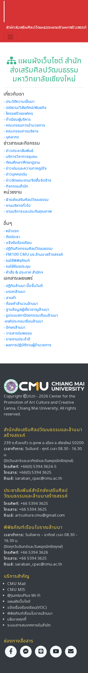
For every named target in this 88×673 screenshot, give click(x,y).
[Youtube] (56, 651)
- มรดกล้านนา (14, 292)
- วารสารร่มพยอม (18, 333)
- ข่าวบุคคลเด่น (15, 174)
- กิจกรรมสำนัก (16, 186)
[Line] (41, 651)
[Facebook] (11, 651)
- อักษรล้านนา (14, 327)
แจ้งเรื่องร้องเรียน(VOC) (27, 608)
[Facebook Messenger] (26, 651)
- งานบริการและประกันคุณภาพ (28, 211)
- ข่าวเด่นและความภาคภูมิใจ (25, 168)
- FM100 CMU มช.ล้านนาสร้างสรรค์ (33, 254)
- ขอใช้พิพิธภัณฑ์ (17, 261)
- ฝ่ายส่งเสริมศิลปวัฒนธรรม (26, 200)
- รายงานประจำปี (17, 339)
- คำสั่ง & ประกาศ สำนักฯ (23, 272)
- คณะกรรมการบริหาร (21, 131)
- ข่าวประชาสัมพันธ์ (18, 151)
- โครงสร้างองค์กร (18, 114)
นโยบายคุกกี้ (16, 619)
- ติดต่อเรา (12, 237)
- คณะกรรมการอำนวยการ (24, 125)
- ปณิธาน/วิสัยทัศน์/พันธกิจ (25, 108)
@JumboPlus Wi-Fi (23, 596)
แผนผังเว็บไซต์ (18, 601)
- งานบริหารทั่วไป (17, 206)
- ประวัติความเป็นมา (19, 102)
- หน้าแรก (11, 231)
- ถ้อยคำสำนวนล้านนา (21, 304)
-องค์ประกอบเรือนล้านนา (23, 321)
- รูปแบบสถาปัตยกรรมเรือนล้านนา (31, 315)
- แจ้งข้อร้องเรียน (18, 243)
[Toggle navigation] (10, 37)
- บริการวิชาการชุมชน (20, 157)
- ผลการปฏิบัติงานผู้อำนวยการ (27, 345)
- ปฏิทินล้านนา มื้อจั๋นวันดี (23, 286)
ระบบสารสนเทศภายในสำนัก (29, 625)
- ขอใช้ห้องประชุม (17, 266)
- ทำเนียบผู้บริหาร (17, 119)
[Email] (71, 651)
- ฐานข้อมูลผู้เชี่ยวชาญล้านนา (26, 310)
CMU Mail (16, 584)
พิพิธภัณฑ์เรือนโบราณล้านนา (30, 613)
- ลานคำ (10, 298)
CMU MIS (16, 590)
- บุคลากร (11, 137)
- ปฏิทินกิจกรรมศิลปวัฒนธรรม (28, 249)
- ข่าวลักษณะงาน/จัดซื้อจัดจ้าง (27, 180)
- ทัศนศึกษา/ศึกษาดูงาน (22, 162)
